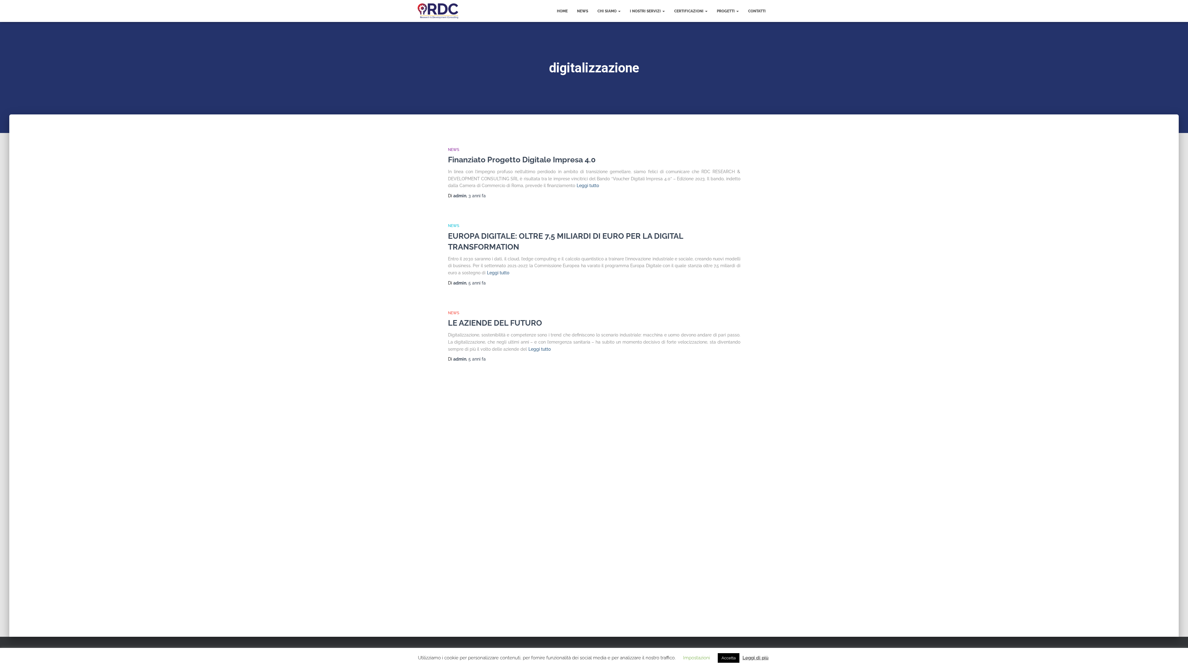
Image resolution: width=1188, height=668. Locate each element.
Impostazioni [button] (696, 658)
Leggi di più (755, 658)
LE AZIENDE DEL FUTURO (495, 323)
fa (477, 195)
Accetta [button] (728, 658)
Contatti (757, 11)
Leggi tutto (588, 185)
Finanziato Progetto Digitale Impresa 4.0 (522, 159)
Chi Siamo (607, 11)
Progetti (726, 11)
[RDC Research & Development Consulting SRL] (438, 11)
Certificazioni (689, 11)
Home (562, 11)
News (582, 11)
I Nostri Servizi (646, 11)
